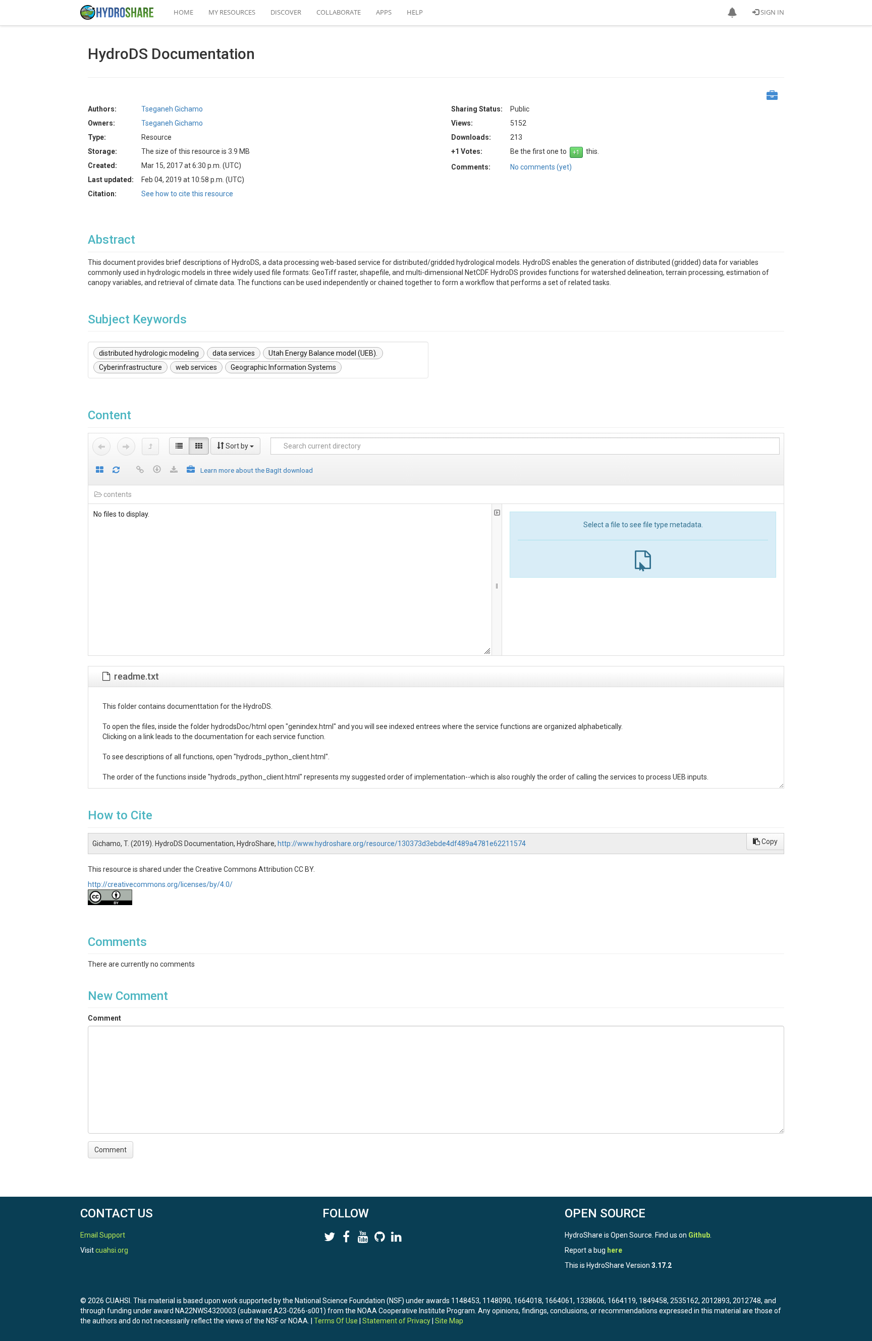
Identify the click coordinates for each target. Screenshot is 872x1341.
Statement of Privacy (396, 1321)
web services (196, 367)
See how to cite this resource (187, 194)
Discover (285, 12)
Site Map (449, 1321)
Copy (769, 841)
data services (233, 353)
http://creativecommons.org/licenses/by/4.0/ (160, 884)
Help (415, 12)
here (614, 1250)
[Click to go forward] (126, 446)
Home (183, 12)
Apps (384, 12)
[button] (732, 12)
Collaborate (338, 12)
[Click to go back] (101, 446)
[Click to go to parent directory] (150, 446)
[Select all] (99, 470)
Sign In (771, 12)
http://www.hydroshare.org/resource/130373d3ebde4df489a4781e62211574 (402, 844)
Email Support (102, 1235)
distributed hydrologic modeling (149, 353)
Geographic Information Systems (283, 367)
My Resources (231, 12)
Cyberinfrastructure (130, 367)
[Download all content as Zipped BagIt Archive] (190, 470)
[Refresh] (116, 470)
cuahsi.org (111, 1250)
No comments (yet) (541, 167)
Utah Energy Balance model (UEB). (322, 353)
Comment (104, 1018)
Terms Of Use (336, 1321)
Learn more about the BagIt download (256, 470)
